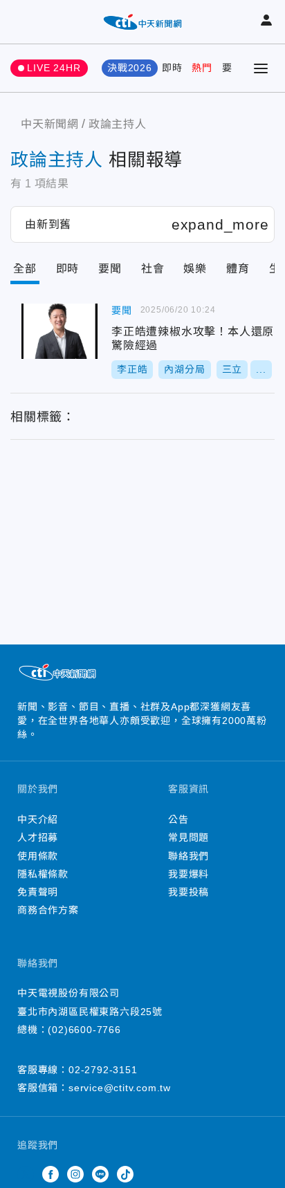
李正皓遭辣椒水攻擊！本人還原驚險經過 (59, 331)
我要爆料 (188, 874)
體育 (238, 269)
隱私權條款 (42, 874)
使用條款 (37, 856)
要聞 (232, 67)
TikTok (125, 1174)
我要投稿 (188, 892)
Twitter (25, 1174)
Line (100, 1174)
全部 (25, 269)
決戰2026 (129, 67)
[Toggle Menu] (261, 68)
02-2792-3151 (103, 1069)
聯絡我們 (188, 856)
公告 (178, 819)
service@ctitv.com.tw (119, 1087)
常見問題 (188, 837)
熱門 (202, 67)
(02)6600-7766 (84, 1029)
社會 (153, 269)
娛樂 (195, 269)
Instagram (75, 1174)
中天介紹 (37, 819)
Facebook (50, 1174)
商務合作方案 (48, 910)
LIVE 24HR (53, 67)
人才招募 (37, 837)
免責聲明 (37, 892)
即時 (172, 67)
